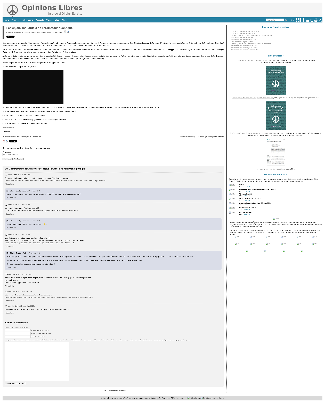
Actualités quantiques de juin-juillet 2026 (245, 31)
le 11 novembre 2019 (26, 306)
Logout (221, 398)
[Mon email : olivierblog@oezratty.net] (292, 21)
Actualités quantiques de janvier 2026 (244, 48)
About (64, 20)
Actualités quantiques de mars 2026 (243, 40)
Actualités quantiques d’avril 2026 (242, 37)
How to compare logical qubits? (242, 42)
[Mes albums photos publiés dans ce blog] (298, 21)
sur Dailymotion (30, 67)
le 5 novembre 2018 (25, 291)
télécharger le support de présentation (69, 56)
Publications (27, 20)
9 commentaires (56, 32)
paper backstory (297, 135)
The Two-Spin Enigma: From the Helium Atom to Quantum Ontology (253, 133)
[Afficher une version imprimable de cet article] (68, 32)
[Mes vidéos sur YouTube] (316, 21)
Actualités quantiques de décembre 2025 (245, 50)
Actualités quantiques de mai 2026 (243, 33)
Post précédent (109, 390)
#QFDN (256, 222)
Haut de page (181, 398)
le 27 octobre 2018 (24, 205)
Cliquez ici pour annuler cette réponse (16, 327)
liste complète (270, 169)
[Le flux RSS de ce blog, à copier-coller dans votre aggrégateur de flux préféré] (320, 21)
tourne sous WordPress (123, 398)
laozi (10, 175)
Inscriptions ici (8, 128)
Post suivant (121, 390)
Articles (196, 398)
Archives (15, 20)
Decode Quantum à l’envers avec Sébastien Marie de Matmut (252, 35)
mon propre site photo (256, 232)
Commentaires (212, 398)
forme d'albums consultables (293, 179)
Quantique (208, 137)
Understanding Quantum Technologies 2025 (251, 60)
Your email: (7, 152)
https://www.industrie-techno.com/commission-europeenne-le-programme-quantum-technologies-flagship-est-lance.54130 (49, 297)
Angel (10, 306)
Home (6, 20)
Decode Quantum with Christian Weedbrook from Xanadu (251, 44)
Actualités (200, 137)
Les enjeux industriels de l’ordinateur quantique (39, 28)
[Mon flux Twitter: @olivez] (311, 21)
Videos (49, 20)
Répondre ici (9, 184)
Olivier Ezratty (190, 137)
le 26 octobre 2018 (24, 175)
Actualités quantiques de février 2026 (244, 46)
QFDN (294, 230)
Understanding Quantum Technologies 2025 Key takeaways (252, 98)
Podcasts (40, 20)
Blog (57, 20)
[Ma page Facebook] (303, 21)
